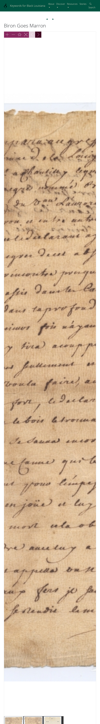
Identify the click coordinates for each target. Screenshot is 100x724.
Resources (72, 3)
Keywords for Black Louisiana (27, 6)
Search (91, 7)
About (51, 3)
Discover (60, 3)
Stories (83, 3)
